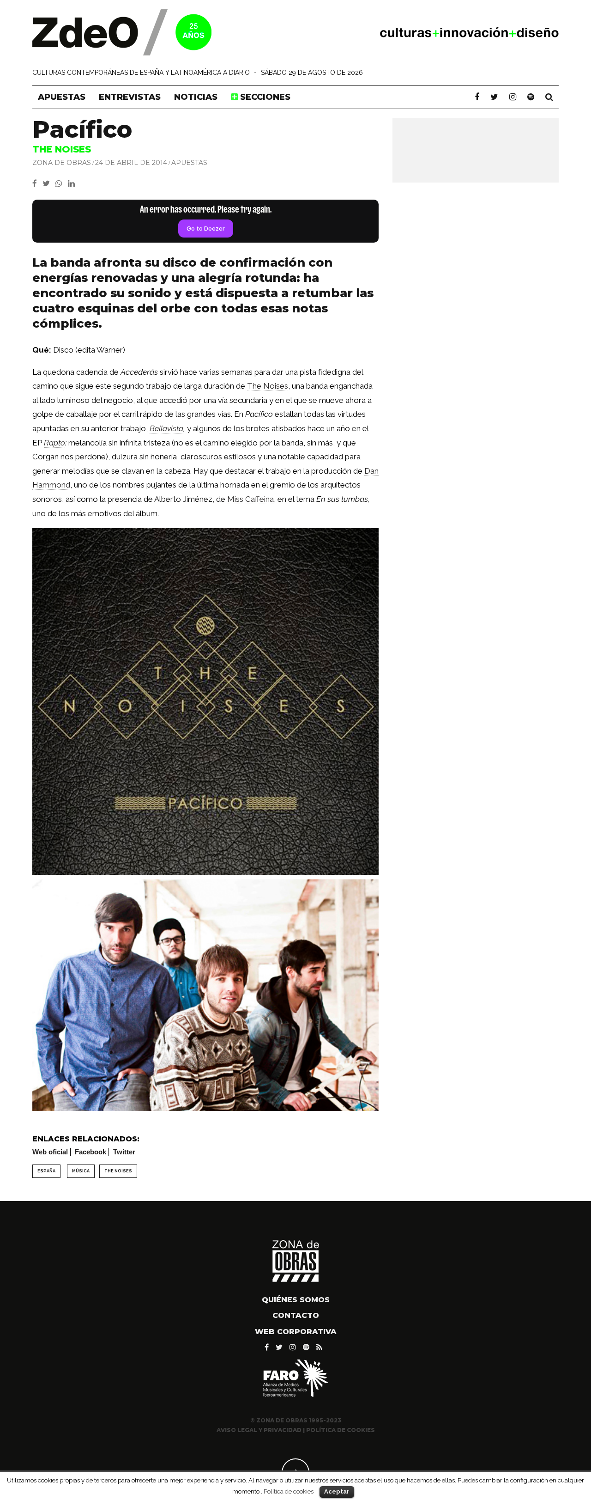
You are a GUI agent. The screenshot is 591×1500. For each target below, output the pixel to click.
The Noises (267, 385)
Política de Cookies (340, 1430)
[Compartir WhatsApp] (60, 183)
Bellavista (166, 428)
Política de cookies (289, 1491)
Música (81, 1171)
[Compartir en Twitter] (48, 183)
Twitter (124, 1152)
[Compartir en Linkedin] (73, 183)
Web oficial (50, 1152)
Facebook (90, 1152)
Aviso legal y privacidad (259, 1430)
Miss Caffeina (250, 499)
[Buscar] (549, 97)
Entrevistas (130, 97)
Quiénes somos (296, 1299)
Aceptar (337, 1491)
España (46, 1171)
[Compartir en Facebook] (37, 183)
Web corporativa (296, 1331)
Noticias (195, 97)
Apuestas (61, 97)
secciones (264, 97)
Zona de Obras (61, 163)
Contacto (295, 1315)
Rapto (54, 442)
